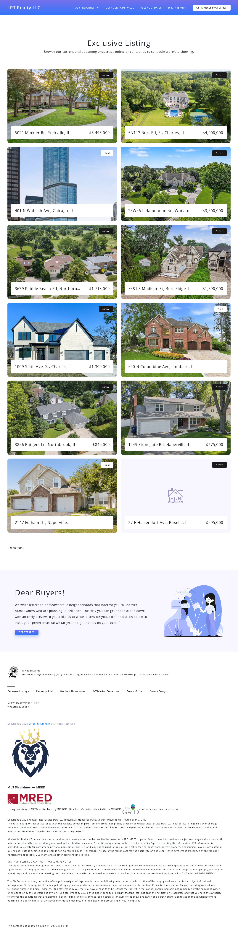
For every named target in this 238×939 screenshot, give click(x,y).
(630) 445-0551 (177, 7)
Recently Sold (44, 691)
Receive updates (151, 7)
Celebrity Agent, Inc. (41, 723)
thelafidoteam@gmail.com (37, 674)
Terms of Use (134, 691)
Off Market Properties (211, 7)
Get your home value (120, 7)
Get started (27, 632)
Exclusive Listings (18, 691)
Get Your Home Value (73, 691)
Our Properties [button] (85, 7)
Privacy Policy (157, 691)
